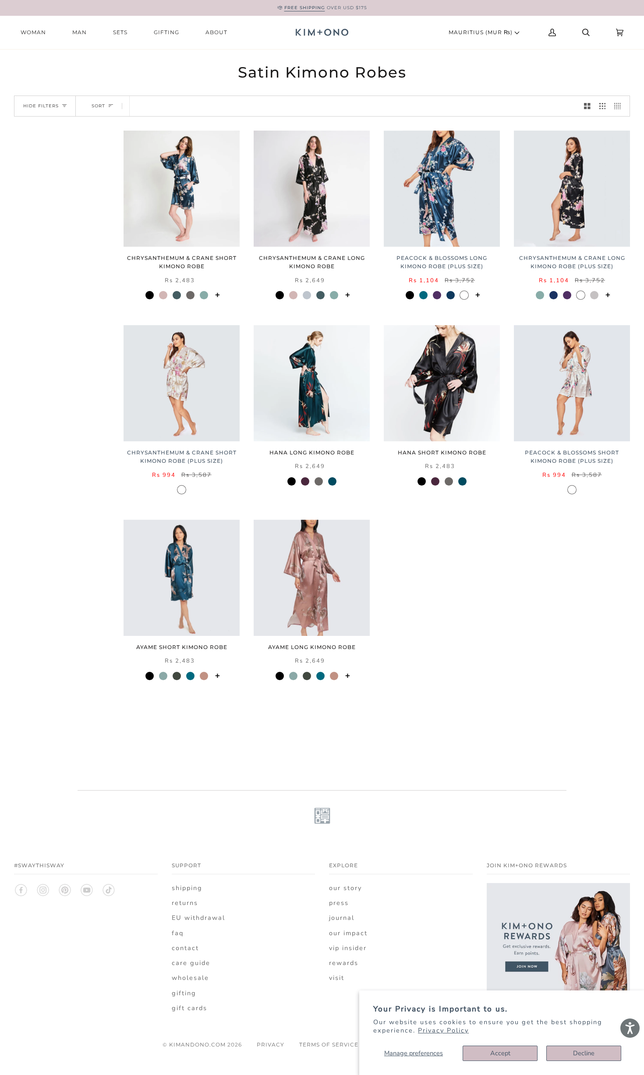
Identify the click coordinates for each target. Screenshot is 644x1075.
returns (185, 902)
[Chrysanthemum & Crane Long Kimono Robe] (312, 189)
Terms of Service (328, 1044)
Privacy (270, 1044)
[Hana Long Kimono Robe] (312, 383)
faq (178, 933)
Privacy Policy (443, 1030)
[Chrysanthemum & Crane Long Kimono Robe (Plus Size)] (572, 189)
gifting (184, 993)
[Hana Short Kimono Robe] (442, 383)
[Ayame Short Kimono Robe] (182, 578)
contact (185, 948)
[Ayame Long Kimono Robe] (312, 578)
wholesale (190, 977)
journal (341, 917)
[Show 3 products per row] (602, 106)
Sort (98, 106)
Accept (500, 1053)
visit (336, 977)
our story (345, 887)
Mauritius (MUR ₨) (481, 32)
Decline (583, 1053)
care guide (191, 962)
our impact (348, 933)
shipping (187, 887)
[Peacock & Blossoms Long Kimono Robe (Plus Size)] (442, 189)
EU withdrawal (198, 917)
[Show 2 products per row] (587, 106)
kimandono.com (197, 1044)
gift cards (189, 1008)
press (339, 902)
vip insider (348, 948)
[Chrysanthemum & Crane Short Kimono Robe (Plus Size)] (182, 383)
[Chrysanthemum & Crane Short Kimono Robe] (182, 189)
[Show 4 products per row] (620, 106)
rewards (343, 962)
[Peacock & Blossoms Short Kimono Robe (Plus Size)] (572, 383)
